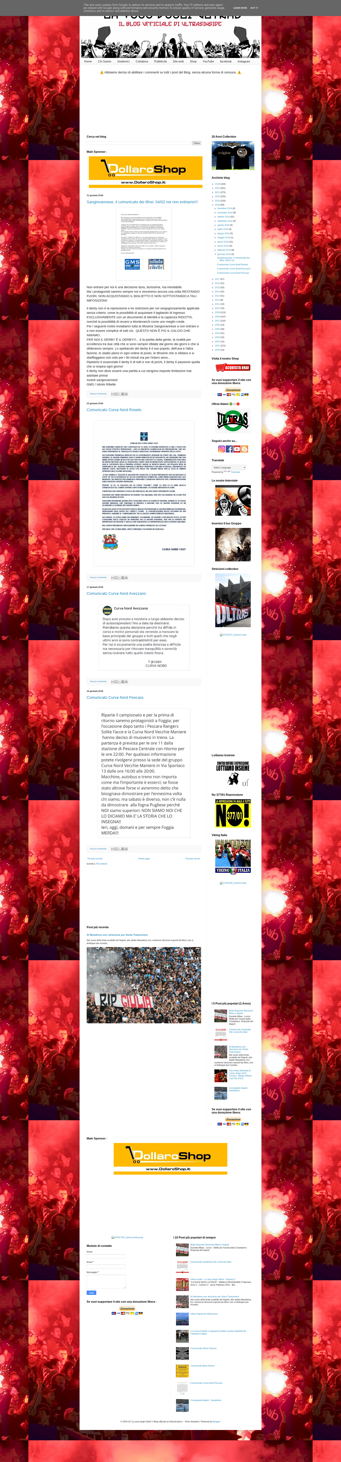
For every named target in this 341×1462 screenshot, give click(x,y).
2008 (217, 316)
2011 (217, 304)
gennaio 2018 (224, 254)
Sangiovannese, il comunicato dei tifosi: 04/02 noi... (233, 259)
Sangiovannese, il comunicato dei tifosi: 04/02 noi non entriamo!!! (142, 202)
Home (88, 61)
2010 (217, 308)
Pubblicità (160, 61)
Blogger (216, 1421)
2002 (217, 341)
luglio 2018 (223, 229)
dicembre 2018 (224, 208)
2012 (217, 300)
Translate (235, 472)
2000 (217, 350)
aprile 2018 (223, 242)
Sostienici (123, 61)
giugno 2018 (223, 233)
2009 (217, 312)
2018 (217, 205)
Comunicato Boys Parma (202, 1366)
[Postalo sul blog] (116, 394)
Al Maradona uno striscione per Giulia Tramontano (117, 934)
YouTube (208, 61)
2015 (217, 287)
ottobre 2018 (223, 217)
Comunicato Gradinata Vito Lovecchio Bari (240, 1030)
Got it (254, 8)
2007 (217, 321)
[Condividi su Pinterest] (126, 394)
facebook (226, 61)
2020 (217, 196)
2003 (217, 337)
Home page (144, 858)
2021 (217, 192)
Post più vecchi (193, 858)
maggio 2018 (224, 237)
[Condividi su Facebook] (123, 394)
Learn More (240, 8)
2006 (217, 325)
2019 (217, 201)
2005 (217, 329)
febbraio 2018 (224, 250)
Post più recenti (95, 858)
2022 (217, 188)
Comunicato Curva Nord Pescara (115, 697)
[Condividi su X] (119, 394)
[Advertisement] (170, 105)
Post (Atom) (101, 864)
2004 (217, 333)
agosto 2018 (223, 225)
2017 (217, 279)
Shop (193, 61)
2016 (217, 283)
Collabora (142, 61)
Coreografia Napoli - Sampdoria (239, 1089)
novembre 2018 (225, 212)
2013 (217, 296)
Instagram (244, 61)
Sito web (178, 61)
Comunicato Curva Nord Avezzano (116, 593)
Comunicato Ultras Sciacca (203, 1348)
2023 (217, 184)
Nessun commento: (98, 394)
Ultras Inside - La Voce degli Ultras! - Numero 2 (213, 1279)
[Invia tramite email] (113, 394)
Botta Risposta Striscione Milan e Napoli (241, 1011)
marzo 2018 (223, 246)
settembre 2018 (225, 221)
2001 (217, 345)
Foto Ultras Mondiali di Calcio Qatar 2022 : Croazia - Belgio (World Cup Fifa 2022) (240, 1074)
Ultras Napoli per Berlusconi (204, 1314)
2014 (217, 291)
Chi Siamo (104, 61)
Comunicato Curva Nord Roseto (114, 410)
